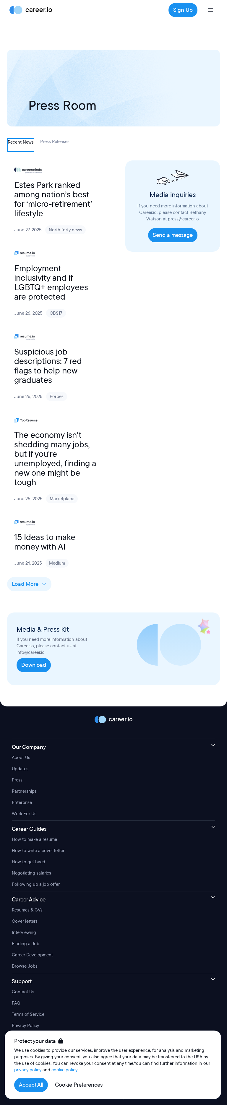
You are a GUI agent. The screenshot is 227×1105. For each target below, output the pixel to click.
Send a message (173, 235)
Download (33, 665)
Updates (20, 769)
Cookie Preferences (79, 1085)
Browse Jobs (25, 966)
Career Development (32, 955)
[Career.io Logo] (30, 10)
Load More (25, 584)
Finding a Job (25, 944)
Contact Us (23, 992)
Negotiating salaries (31, 873)
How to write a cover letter (38, 851)
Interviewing (24, 932)
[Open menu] (210, 10)
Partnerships (24, 791)
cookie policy (64, 1070)
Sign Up (183, 10)
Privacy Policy (25, 1025)
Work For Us (24, 814)
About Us (21, 757)
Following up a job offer (36, 884)
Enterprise (22, 802)
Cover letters (25, 921)
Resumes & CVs (27, 910)
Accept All (31, 1085)
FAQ (16, 1003)
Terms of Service (28, 1014)
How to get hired (28, 862)
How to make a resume (34, 839)
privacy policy (27, 1070)
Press (17, 780)
